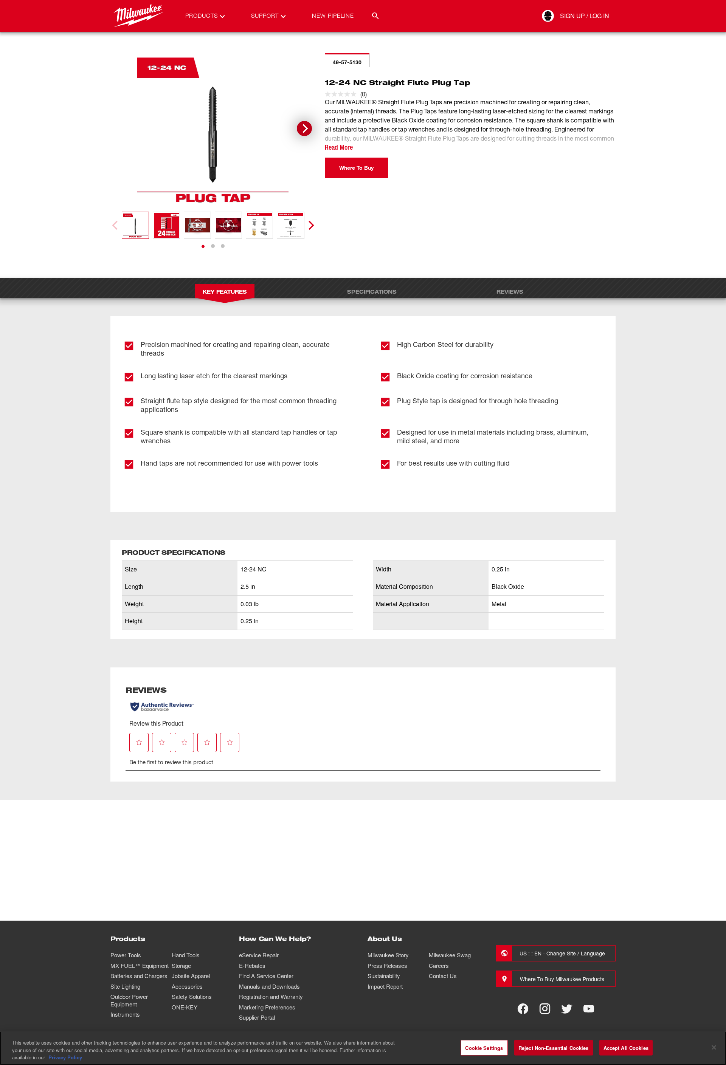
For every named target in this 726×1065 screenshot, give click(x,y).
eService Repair (259, 955)
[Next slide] (304, 128)
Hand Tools (186, 955)
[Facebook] (523, 1008)
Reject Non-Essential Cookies (553, 1047)
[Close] (714, 1047)
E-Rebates (252, 965)
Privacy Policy (65, 1057)
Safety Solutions (192, 996)
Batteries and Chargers (139, 976)
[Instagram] (544, 1008)
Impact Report (385, 986)
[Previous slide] (115, 225)
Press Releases (387, 965)
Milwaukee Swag (450, 955)
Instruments (125, 1014)
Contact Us (443, 976)
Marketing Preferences (267, 1007)
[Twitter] (566, 1008)
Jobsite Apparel (191, 976)
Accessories (187, 986)
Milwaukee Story (388, 955)
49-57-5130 (347, 62)
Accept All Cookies (625, 1047)
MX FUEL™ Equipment (139, 965)
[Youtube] (588, 1008)
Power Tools (125, 955)
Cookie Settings (484, 1047)
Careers (439, 965)
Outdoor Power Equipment (129, 1000)
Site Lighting (125, 986)
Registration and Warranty (271, 996)
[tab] (203, 246)
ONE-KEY (184, 1007)
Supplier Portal (257, 1017)
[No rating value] (342, 94)
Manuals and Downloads (269, 986)
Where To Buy (356, 167)
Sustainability (384, 976)
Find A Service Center (266, 976)
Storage (181, 965)
